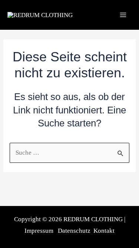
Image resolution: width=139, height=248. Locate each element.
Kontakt (104, 230)
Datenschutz (74, 230)
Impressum (38, 230)
